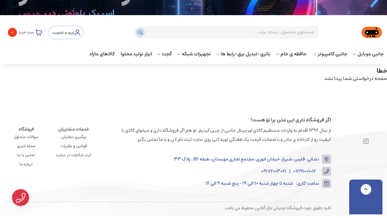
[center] (141, 32)
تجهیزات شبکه (196, 54)
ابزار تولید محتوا (136, 54)
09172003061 (273, 171)
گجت (167, 54)
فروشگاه (26, 129)
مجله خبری (26, 146)
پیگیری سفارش (73, 137)
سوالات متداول (26, 137)
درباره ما (26, 164)
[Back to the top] (366, 189)
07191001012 (305, 171)
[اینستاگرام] (366, 141)
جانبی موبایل (370, 54)
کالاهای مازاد (102, 54)
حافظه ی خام (294, 54)
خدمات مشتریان (73, 129)
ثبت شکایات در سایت (73, 155)
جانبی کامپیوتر (332, 54)
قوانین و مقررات (73, 146)
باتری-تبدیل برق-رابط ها (245, 54)
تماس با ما (26, 155)
